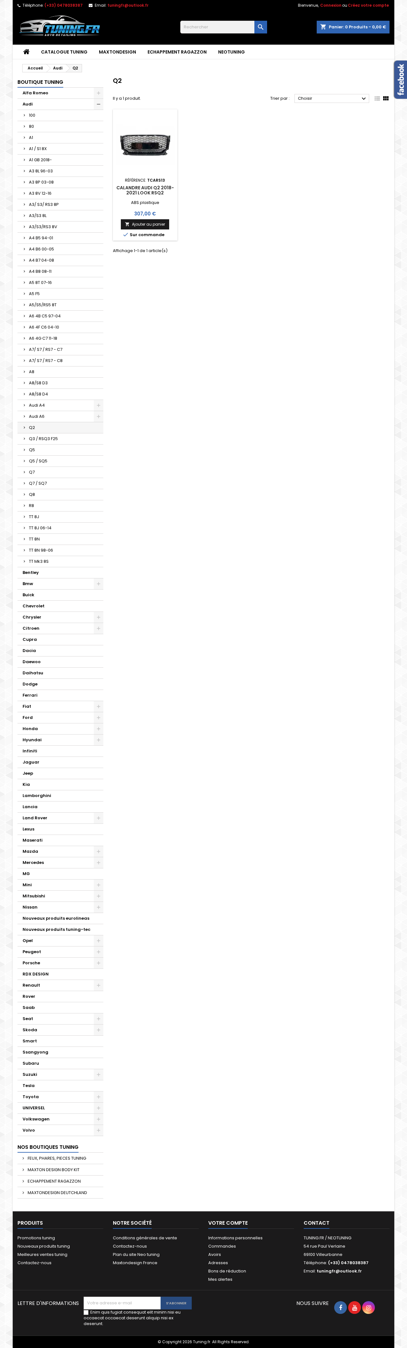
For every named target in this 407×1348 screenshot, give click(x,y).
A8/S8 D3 (38, 383)
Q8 (32, 494)
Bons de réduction (227, 1271)
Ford (28, 717)
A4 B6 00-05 (41, 249)
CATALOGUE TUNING (64, 52)
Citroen (31, 628)
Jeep (28, 773)
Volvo (29, 1130)
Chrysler (32, 617)
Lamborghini (37, 796)
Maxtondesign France (135, 1263)
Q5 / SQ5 (38, 461)
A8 (31, 372)
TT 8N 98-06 (41, 550)
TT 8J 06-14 (40, 528)
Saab (29, 1007)
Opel (28, 941)
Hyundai (32, 740)
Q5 (32, 450)
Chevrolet (34, 606)
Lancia (30, 807)
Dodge (30, 684)
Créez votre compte (368, 5)
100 (32, 115)
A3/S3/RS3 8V (43, 227)
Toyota (31, 1097)
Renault (31, 985)
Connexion (330, 5)
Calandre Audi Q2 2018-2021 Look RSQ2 (145, 190)
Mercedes (33, 862)
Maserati (33, 840)
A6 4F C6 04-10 (44, 327)
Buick (28, 595)
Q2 (32, 427)
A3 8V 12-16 (40, 193)
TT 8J (34, 517)
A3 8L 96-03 (41, 171)
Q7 (32, 472)
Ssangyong (35, 1052)
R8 (31, 506)
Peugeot (32, 952)
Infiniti (30, 751)
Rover (29, 996)
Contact (316, 1223)
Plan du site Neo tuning (136, 1254)
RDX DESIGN (36, 974)
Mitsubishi (34, 896)
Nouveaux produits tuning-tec (56, 929)
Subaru (31, 1063)
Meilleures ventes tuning (42, 1254)
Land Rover (35, 818)
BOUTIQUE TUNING (40, 82)
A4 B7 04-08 (41, 260)
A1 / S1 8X (38, 149)
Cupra (30, 639)
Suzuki (30, 1074)
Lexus (28, 829)
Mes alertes (220, 1279)
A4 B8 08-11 (40, 271)
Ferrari (30, 695)
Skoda (30, 1030)
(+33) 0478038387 (64, 5)
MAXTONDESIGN (117, 52)
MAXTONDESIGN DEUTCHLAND (57, 1193)
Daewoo (32, 662)
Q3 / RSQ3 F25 (43, 439)
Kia (26, 784)
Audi (28, 104)
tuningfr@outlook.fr (127, 5)
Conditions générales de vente (145, 1238)
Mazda (30, 851)
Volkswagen (36, 1119)
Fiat (27, 706)
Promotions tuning (36, 1238)
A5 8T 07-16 (40, 282)
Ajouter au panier (145, 224)
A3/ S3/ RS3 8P (44, 204)
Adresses (218, 1263)
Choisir (333, 99)
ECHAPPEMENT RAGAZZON (177, 52)
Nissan (30, 907)
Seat (28, 1019)
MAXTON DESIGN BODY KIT (53, 1170)
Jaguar (31, 762)
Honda (30, 729)
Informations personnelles (235, 1238)
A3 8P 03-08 (41, 182)
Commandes (222, 1246)
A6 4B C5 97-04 (45, 316)
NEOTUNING (231, 52)
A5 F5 (34, 294)
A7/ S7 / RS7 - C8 (46, 361)
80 (31, 126)
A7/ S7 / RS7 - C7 (45, 349)
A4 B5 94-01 (41, 238)
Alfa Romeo (35, 93)
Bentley (31, 572)
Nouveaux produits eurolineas (56, 918)
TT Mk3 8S (39, 561)
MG (26, 874)
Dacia (29, 651)
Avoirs (214, 1254)
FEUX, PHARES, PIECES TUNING (56, 1158)
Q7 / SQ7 (38, 483)
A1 (31, 137)
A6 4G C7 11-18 (43, 338)
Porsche (31, 963)
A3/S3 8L (37, 216)
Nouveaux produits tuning (43, 1246)
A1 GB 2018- (40, 160)
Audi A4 (37, 405)
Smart (30, 1041)
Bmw (28, 584)
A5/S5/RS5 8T (43, 305)
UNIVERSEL (34, 1108)
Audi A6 (37, 416)
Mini (27, 885)
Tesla (29, 1086)
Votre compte (228, 1223)
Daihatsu (33, 673)
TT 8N (34, 539)
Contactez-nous (34, 1263)
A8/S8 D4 (38, 394)
